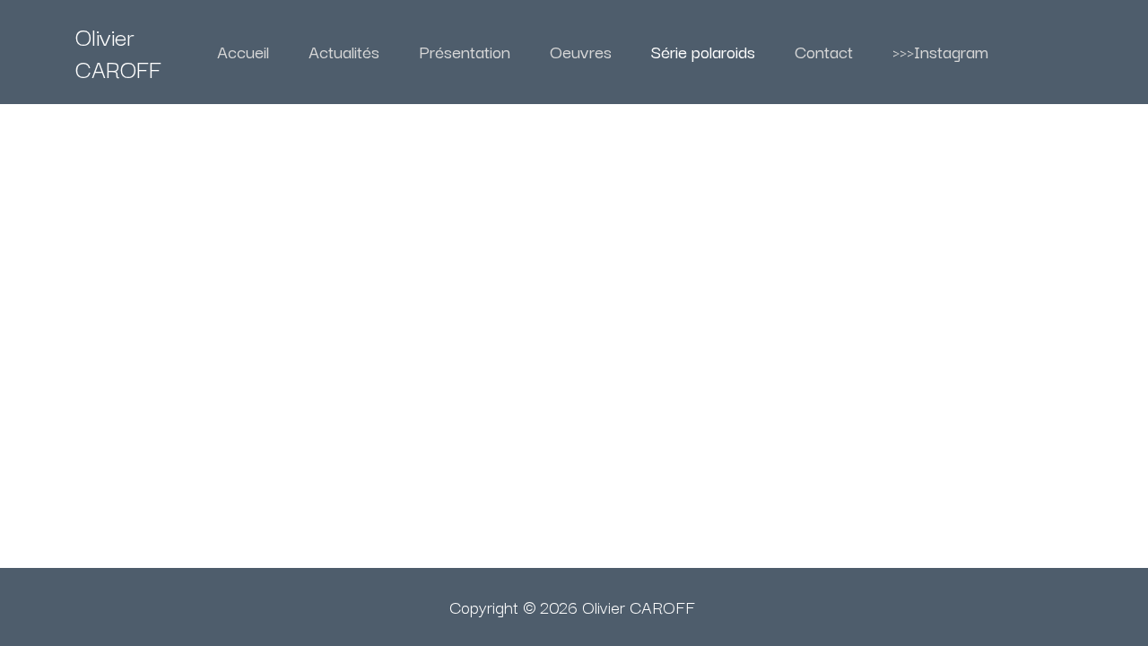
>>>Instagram (940, 51)
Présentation (464, 51)
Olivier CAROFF (118, 51)
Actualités (344, 51)
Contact (824, 51)
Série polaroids (703, 51)
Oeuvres (581, 51)
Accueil (243, 51)
